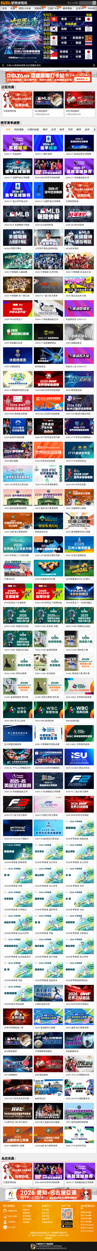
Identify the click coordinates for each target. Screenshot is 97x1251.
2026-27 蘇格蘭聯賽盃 (45, 343)
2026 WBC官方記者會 (14, 721)
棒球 (45, 129)
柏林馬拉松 (40, 1098)
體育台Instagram (87, 1225)
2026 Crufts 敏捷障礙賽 (46, 650)
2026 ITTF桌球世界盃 (76, 461)
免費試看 (26, 1210)
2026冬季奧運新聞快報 (77, 980)
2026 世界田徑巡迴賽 (45, 461)
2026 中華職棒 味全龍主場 (78, 272)
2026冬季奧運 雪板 (13, 980)
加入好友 (11, 1227)
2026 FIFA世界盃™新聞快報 (48, 602)
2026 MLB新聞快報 (44, 225)
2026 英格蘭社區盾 (13, 343)
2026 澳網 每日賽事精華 (77, 1027)
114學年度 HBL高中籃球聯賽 (17, 1122)
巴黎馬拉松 (9, 579)
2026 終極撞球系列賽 (45, 579)
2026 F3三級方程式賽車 (15, 815)
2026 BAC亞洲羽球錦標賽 (47, 414)
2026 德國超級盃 (74, 343)
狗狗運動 (19, 129)
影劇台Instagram (87, 1228)
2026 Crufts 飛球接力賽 (77, 650)
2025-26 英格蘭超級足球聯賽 (18, 791)
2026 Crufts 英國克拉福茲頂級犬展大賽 (22, 626)
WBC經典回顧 (72, 721)
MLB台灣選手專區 (12, 248)
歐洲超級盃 (40, 366)
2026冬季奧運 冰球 (75, 886)
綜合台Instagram (87, 1231)
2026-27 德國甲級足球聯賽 (17, 177)
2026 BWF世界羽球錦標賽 (47, 177)
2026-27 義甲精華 (43, 154)
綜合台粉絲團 (86, 1222)
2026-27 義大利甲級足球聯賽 (18, 201)
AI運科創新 (33, 129)
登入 (70, 3)
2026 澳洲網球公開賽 (45, 1027)
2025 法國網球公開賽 (14, 1146)
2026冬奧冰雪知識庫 (14, 1004)
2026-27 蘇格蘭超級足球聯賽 (49, 319)
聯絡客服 (45, 1216)
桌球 (87, 129)
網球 (78, 129)
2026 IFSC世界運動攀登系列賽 (49, 484)
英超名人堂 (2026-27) (76, 366)
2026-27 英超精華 (12, 154)
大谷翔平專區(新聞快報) (46, 248)
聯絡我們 (48, 1238)
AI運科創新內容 (42, 1004)
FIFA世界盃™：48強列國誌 (79, 602)
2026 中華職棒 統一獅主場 (16, 296)
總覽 (8, 129)
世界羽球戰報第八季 (13, 1027)
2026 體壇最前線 (74, 390)
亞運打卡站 (53, 8)
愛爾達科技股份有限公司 (40, 1233)
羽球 (70, 129)
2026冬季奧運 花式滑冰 (46, 862)
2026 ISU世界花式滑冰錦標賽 (18, 484)
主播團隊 (11, 1222)
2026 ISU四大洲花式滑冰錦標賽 (81, 768)
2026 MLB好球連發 (75, 225)
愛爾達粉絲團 (86, 1212)
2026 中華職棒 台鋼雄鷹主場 (17, 272)
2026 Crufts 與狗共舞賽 (15, 673)
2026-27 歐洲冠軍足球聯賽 (78, 154)
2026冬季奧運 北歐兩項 (77, 933)
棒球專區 (67, 8)
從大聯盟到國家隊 (12, 744)
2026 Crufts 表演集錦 (45, 673)
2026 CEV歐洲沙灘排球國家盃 (49, 555)
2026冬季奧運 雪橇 (44, 933)
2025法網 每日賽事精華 (46, 1146)
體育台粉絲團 (86, 1215)
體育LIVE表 (25, 8)
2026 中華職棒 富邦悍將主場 (48, 272)
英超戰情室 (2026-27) (76, 319)
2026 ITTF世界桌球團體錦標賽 (80, 437)
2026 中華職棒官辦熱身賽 (47, 744)
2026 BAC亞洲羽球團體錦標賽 (49, 768)
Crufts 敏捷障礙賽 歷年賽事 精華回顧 (21, 697)
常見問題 (45, 1210)
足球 (53, 129)
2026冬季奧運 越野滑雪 (46, 909)
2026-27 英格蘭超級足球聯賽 (79, 177)
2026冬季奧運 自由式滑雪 (16, 933)
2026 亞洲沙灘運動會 (76, 555)
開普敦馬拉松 (41, 532)
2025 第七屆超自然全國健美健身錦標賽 (53, 1122)
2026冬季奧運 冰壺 (75, 909)
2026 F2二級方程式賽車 (77, 791)
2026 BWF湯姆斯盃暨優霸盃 (17, 414)
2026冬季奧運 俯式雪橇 (46, 957)
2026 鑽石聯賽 (11, 461)
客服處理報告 (47, 1222)
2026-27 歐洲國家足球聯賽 (47, 791)
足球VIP (80, 8)
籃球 (62, 129)
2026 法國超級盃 (12, 366)
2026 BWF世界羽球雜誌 (77, 1004)
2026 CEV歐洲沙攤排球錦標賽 (80, 414)
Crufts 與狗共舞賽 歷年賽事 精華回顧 (52, 697)
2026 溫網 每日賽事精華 (46, 508)
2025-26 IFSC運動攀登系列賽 (80, 1098)
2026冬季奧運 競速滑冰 (46, 980)
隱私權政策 (26, 1219)
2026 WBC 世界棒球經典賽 (79, 697)
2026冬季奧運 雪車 (13, 886)
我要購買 (39, 8)
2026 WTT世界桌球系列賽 (47, 437)
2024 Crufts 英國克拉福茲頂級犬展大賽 (22, 650)
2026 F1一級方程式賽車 (46, 296)
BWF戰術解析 (72, 111)
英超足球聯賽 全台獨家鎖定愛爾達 (23, 65)
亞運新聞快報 (9, 111)
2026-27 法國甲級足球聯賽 (47, 201)
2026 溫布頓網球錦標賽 (15, 508)
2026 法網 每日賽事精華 (15, 532)
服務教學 (45, 1219)
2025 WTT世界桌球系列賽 (16, 1098)
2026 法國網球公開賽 (76, 508)
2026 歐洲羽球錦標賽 (14, 437)
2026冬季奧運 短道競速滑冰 (17, 957)
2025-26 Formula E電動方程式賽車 (20, 839)
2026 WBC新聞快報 (44, 721)
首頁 (4, 8)
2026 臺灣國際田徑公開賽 (78, 532)
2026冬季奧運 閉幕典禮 (15, 862)
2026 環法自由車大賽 (76, 296)
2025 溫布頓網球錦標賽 (77, 1122)
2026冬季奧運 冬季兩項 (15, 909)
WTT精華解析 (10, 1075)
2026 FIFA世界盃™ (13, 319)
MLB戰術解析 (41, 111)
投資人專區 (12, 1216)
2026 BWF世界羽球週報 (77, 815)
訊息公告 (45, 1213)
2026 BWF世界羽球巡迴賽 (47, 390)
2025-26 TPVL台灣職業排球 (17, 768)
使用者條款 (26, 1216)
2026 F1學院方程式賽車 (46, 815)
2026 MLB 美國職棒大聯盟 (16, 225)
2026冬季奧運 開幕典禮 (77, 839)
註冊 (76, 3)
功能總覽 (26, 1222)
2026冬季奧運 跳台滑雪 (77, 957)
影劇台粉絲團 (86, 1218)
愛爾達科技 (12, 1211)
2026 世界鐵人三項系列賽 (16, 555)
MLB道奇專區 (72, 248)
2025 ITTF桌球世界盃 (76, 1146)
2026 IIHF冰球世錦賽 (76, 484)
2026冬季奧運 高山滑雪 (46, 886)
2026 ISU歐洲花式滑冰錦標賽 (49, 839)
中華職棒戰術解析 (43, 1051)
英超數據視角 (72, 1051)
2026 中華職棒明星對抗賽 (16, 390)
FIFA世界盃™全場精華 (15, 602)
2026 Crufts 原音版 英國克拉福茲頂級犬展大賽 (57, 626)
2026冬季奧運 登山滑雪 (77, 862)
